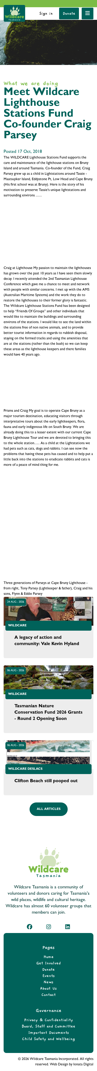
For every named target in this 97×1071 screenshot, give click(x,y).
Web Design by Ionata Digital (71, 1064)
